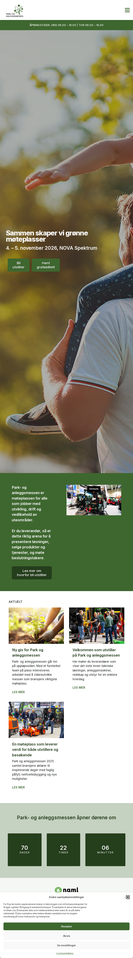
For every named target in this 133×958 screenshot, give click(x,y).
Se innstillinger (66, 945)
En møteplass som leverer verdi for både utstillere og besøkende (35, 749)
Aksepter (66, 926)
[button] (128, 897)
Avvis (66, 935)
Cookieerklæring (64, 953)
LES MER (18, 692)
